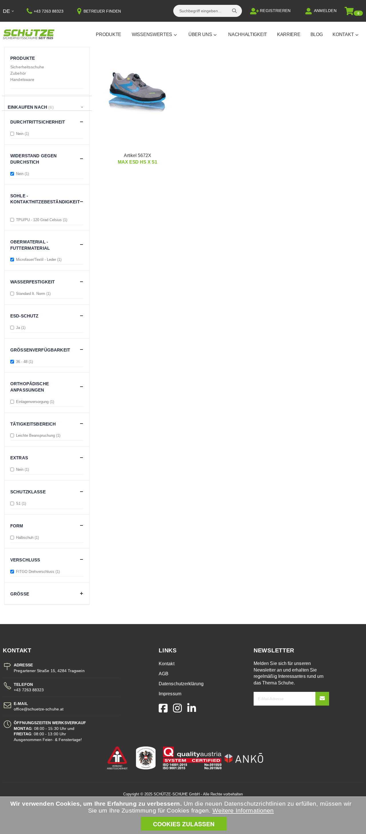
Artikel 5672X (137, 155)
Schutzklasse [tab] (28, 491)
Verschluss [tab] (25, 559)
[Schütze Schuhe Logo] (28, 34)
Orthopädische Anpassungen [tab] (29, 386)
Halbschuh (27, 537)
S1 (20, 503)
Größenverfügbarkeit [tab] (40, 349)
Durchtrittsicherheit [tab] (37, 122)
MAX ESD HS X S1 (137, 162)
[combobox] (208, 11)
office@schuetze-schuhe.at (38, 709)
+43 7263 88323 (29, 690)
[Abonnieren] (322, 699)
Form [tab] (16, 525)
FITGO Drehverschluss (37, 571)
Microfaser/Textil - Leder (38, 259)
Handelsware (22, 79)
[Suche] (234, 11)
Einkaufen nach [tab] (27, 107)
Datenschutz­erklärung (181, 683)
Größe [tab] (19, 593)
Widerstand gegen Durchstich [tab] (33, 158)
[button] (147, 174)
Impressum (170, 693)
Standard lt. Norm (32, 293)
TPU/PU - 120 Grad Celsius (41, 220)
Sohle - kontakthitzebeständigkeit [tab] (45, 198)
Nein (22, 134)
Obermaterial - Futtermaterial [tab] (30, 245)
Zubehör (18, 73)
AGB (163, 673)
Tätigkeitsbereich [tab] (33, 424)
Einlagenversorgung (34, 402)
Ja (20, 327)
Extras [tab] (19, 457)
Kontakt (166, 663)
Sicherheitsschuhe (27, 67)
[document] (183, 815)
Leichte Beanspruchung (37, 435)
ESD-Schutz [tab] (24, 315)
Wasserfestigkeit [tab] (32, 281)
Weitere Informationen (243, 810)
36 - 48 (24, 362)
